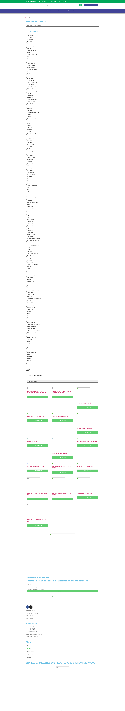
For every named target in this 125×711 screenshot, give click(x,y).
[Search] (80, 5)
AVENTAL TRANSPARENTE (85, 466)
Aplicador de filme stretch (85, 428)
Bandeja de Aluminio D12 (84, 493)
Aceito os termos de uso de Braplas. (36, 589)
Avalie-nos (30, 654)
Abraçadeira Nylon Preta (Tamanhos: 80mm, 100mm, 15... (37, 391)
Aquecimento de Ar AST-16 (35, 466)
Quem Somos (30, 651)
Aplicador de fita (32, 441)
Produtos (29, 648)
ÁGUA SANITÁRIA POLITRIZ (35, 416)
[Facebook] (27, 607)
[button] (37, 397)
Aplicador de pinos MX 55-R (60, 453)
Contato (29, 657)
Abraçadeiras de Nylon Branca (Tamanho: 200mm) (61, 391)
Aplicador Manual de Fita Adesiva (87, 441)
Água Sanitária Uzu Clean (60, 416)
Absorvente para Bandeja (85, 403)
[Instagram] (31, 607)
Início (26, 17)
